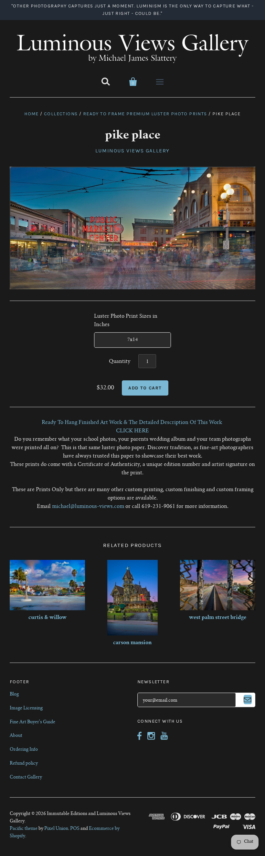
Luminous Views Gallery (132, 151)
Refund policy (24, 763)
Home (31, 114)
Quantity (120, 361)
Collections (61, 114)
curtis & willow (47, 617)
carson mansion (132, 642)
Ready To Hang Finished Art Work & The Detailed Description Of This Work (132, 422)
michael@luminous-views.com (88, 506)
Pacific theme (23, 829)
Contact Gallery (26, 777)
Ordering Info (24, 750)
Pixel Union (56, 829)
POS (75, 829)
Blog (14, 694)
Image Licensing (26, 708)
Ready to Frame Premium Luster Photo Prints (145, 114)
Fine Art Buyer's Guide (32, 722)
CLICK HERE (132, 431)
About (16, 736)
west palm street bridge (217, 617)
